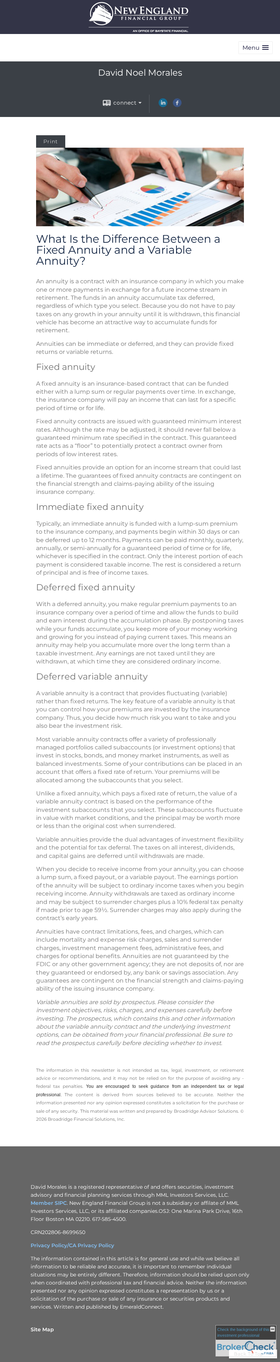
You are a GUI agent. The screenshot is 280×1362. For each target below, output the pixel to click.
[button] (255, 47)
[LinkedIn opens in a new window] (163, 105)
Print (50, 141)
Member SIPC (49, 1203)
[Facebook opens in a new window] (177, 105)
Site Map (42, 1329)
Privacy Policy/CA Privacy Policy (72, 1245)
